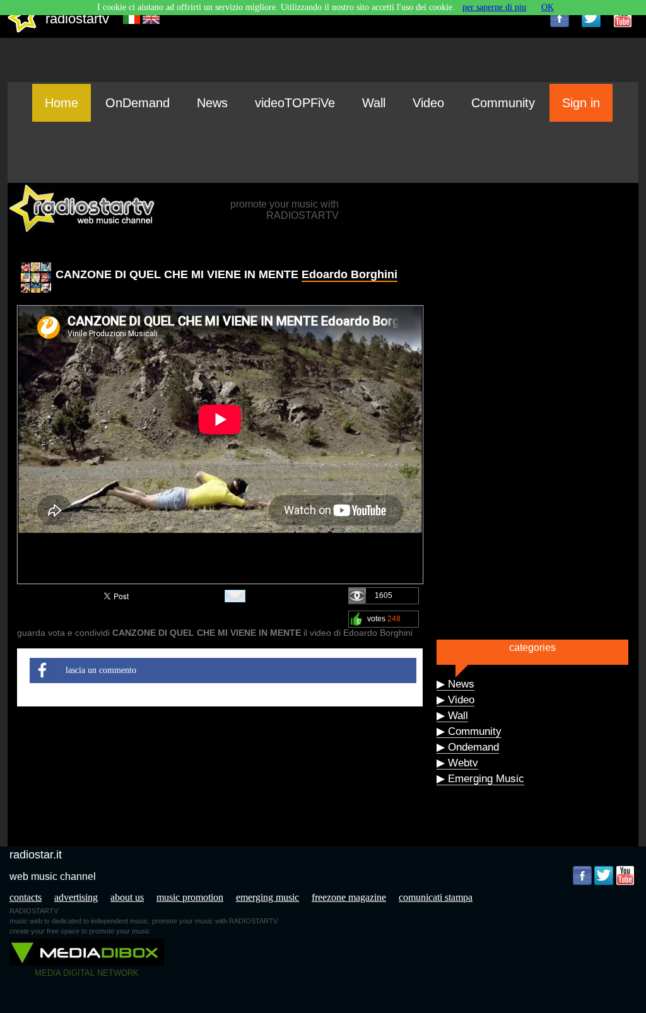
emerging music (267, 897)
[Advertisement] (323, 152)
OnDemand (137, 103)
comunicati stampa (436, 897)
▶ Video (455, 700)
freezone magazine (349, 897)
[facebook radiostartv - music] (559, 17)
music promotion (189, 897)
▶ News (455, 684)
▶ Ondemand (468, 747)
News (212, 103)
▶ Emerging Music (480, 779)
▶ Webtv (457, 763)
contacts (25, 897)
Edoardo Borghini (349, 274)
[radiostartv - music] (23, 30)
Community (503, 103)
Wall (373, 103)
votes (384, 618)
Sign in (581, 103)
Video (428, 103)
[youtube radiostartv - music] (622, 17)
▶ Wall (452, 716)
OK (547, 7)
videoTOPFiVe (295, 103)
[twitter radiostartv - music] (591, 17)
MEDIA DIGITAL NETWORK (87, 973)
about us (127, 897)
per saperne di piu (494, 7)
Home (61, 103)
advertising (76, 897)
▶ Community (469, 731)
